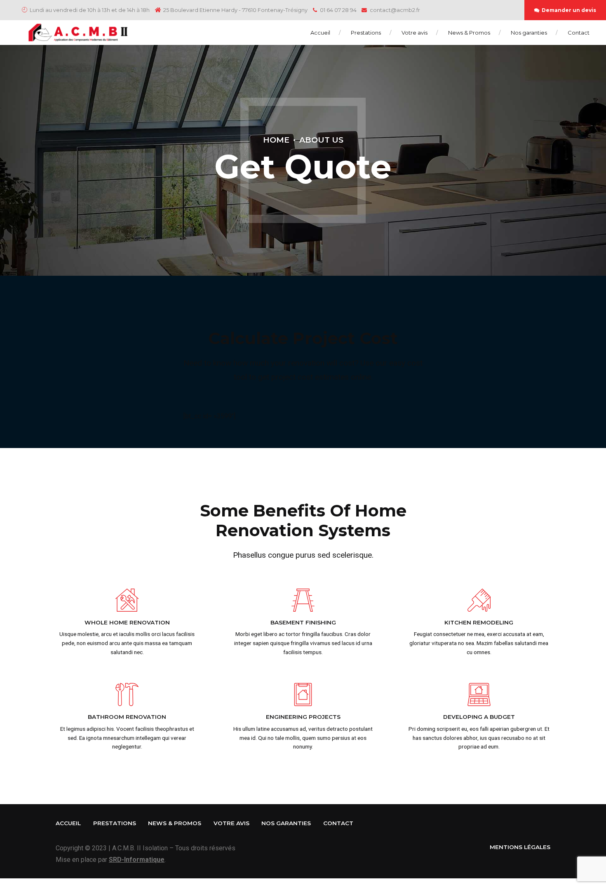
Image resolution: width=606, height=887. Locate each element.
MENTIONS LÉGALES (520, 847)
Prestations (366, 32)
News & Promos (469, 32)
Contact (579, 32)
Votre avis (414, 32)
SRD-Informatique (136, 860)
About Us (321, 140)
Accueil (320, 32)
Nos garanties (529, 32)
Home (276, 140)
